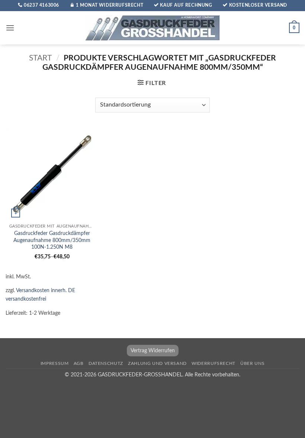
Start (40, 58)
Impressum (55, 363)
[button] (10, 28)
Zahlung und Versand (157, 363)
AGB (79, 363)
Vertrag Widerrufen (153, 350)
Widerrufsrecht (213, 363)
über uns (252, 363)
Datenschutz (106, 363)
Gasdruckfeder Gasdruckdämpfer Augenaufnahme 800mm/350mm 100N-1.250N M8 (51, 240)
